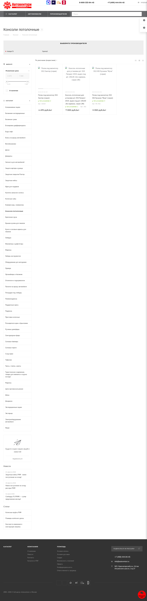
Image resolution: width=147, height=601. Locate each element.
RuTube (54, 2)
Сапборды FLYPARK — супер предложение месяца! (16, 498)
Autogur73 (10, 51)
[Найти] (139, 14)
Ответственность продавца (66, 570)
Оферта (60, 564)
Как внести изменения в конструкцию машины (14, 525)
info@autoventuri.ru (122, 561)
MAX (48, 2)
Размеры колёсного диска (15, 518)
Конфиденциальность (64, 567)
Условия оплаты (62, 551)
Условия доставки (63, 554)
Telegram (43, 2)
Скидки (59, 557)
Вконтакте (38, 2)
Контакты (30, 557)
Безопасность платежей (65, 561)
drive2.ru (64, 2)
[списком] (139, 60)
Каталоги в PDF (32, 561)
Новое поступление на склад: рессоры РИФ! (16, 487)
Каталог (7, 547)
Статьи (6, 507)
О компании (31, 551)
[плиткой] (135, 60)
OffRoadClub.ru (59, 2)
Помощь (61, 547)
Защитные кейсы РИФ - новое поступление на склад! (16, 476)
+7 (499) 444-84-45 (116, 2)
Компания (32, 547)
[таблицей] (142, 60)
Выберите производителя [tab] (73, 43)
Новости (7, 466)
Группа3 (45, 51)
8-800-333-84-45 (86, 2)
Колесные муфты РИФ (13, 512)
